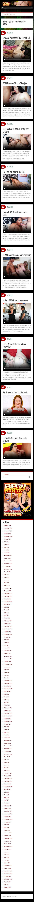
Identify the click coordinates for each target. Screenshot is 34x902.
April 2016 (6, 678)
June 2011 (6, 762)
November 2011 (8, 748)
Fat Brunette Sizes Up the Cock (15, 392)
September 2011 (8, 754)
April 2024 (6, 550)
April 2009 (6, 827)
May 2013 (6, 699)
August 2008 (7, 849)
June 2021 (6, 642)
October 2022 (7, 599)
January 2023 (7, 591)
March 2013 (7, 705)
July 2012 (6, 727)
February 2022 (7, 620)
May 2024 (6, 547)
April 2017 (6, 645)
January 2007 (7, 887)
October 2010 (7, 784)
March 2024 (7, 552)
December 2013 (8, 680)
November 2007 (8, 873)
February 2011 (7, 773)
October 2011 (7, 751)
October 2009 (7, 816)
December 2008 (8, 838)
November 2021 (8, 629)
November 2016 (8, 659)
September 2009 (8, 819)
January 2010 (7, 808)
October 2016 (7, 661)
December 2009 (8, 811)
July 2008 (6, 852)
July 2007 (6, 884)
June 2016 (6, 672)
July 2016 (6, 669)
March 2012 (7, 737)
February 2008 (7, 865)
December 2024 (8, 528)
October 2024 (7, 533)
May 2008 (6, 857)
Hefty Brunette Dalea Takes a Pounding (14, 345)
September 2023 (8, 569)
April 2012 (6, 735)
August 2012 (7, 724)
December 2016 (8, 656)
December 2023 (8, 561)
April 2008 (6, 860)
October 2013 (7, 686)
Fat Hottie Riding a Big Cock (14, 172)
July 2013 (6, 694)
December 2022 (8, 593)
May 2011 (6, 765)
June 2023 (6, 577)
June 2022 (6, 610)
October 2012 (7, 718)
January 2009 (7, 835)
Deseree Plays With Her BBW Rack (16, 38)
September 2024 (8, 536)
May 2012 (6, 732)
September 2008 (8, 846)
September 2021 (8, 634)
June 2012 (6, 729)
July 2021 (6, 640)
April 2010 (6, 800)
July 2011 (6, 759)
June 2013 (6, 697)
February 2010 (7, 805)
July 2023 (6, 574)
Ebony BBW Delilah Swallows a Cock (15, 213)
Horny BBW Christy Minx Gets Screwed (15, 439)
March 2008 (7, 863)
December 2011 (8, 746)
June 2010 (6, 795)
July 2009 (6, 824)
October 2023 (7, 566)
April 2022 (6, 615)
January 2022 (7, 623)
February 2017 (7, 650)
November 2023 (8, 563)
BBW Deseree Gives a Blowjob (15, 83)
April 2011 (6, 767)
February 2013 (7, 708)
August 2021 (7, 637)
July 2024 (6, 542)
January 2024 (7, 558)
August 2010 (7, 789)
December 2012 (8, 713)
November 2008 (8, 841)
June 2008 (6, 854)
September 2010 (8, 786)
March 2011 (7, 770)
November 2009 (8, 814)
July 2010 (6, 792)
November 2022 (8, 596)
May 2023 (6, 580)
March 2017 (7, 648)
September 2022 (8, 601)
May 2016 (6, 675)
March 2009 (7, 830)
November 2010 (8, 781)
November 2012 (8, 716)
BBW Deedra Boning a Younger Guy (17, 255)
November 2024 (8, 531)
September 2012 (8, 721)
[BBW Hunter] (17, 3)
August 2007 (7, 882)
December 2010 (8, 778)
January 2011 (7, 776)
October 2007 (7, 876)
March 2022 (7, 618)
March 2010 (7, 803)
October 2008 (7, 844)
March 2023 (7, 585)
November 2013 (8, 683)
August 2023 (7, 571)
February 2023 (7, 588)
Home (4, 14)
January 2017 (7, 653)
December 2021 (8, 626)
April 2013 (6, 702)
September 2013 (8, 688)
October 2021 (7, 631)
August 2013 (7, 691)
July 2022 (6, 607)
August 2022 (7, 604)
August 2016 (7, 667)
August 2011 (7, 756)
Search (6, 474)
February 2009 (7, 833)
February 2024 (7, 555)
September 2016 (8, 664)
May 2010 (6, 797)
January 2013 (7, 710)
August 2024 (7, 539)
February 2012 (7, 740)
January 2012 (7, 743)
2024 (8, 14)
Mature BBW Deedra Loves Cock (15, 300)
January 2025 (7, 525)
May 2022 (6, 612)
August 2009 (7, 822)
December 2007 (8, 871)
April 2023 (6, 582)
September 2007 (8, 879)
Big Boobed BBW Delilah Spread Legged (16, 130)
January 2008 (7, 868)
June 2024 (6, 544)
